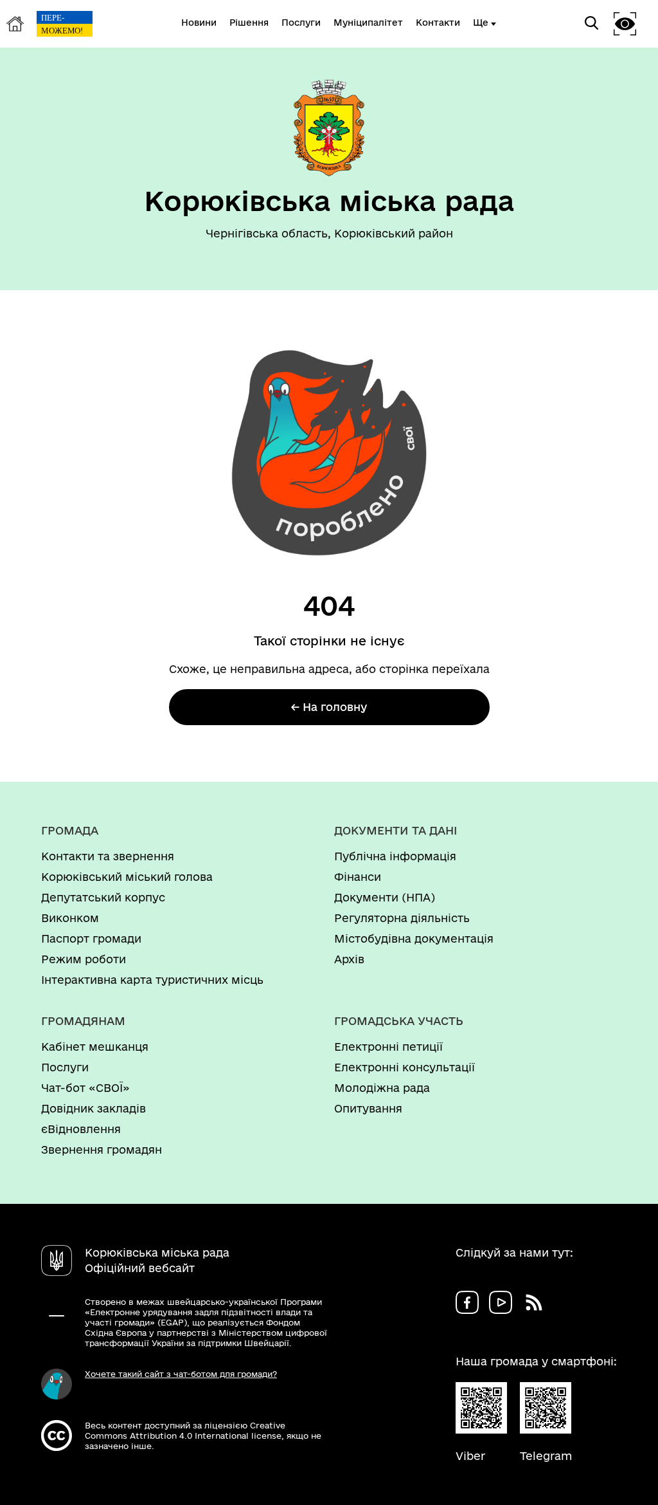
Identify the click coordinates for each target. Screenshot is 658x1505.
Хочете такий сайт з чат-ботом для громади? (181, 1373)
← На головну (329, 707)
